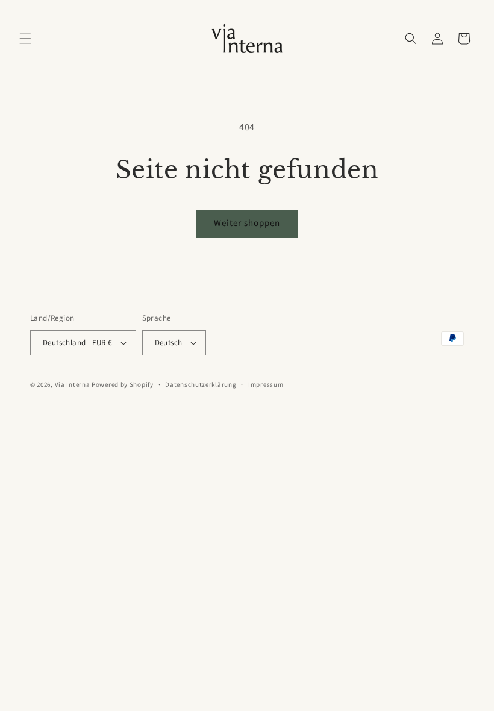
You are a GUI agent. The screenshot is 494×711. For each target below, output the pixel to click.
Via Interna (72, 384)
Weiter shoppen (247, 223)
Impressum (265, 384)
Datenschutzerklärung (200, 384)
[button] (25, 38)
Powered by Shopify (123, 384)
